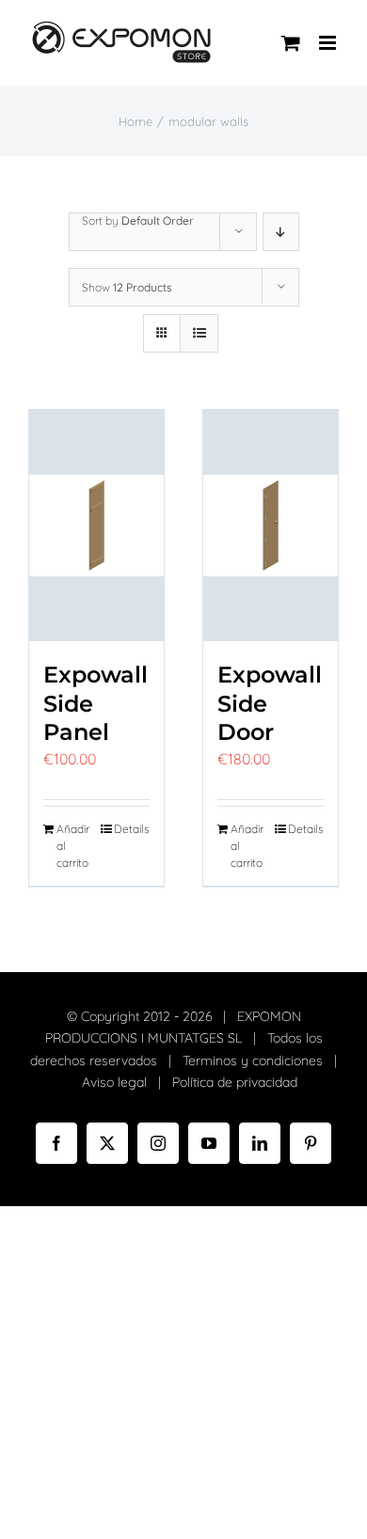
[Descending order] (281, 231)
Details (132, 829)
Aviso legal (114, 1082)
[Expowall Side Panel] (96, 525)
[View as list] (199, 333)
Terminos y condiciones (253, 1060)
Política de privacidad (234, 1082)
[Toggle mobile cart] (290, 43)
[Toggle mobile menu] (329, 43)
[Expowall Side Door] (270, 525)
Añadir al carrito (72, 846)
